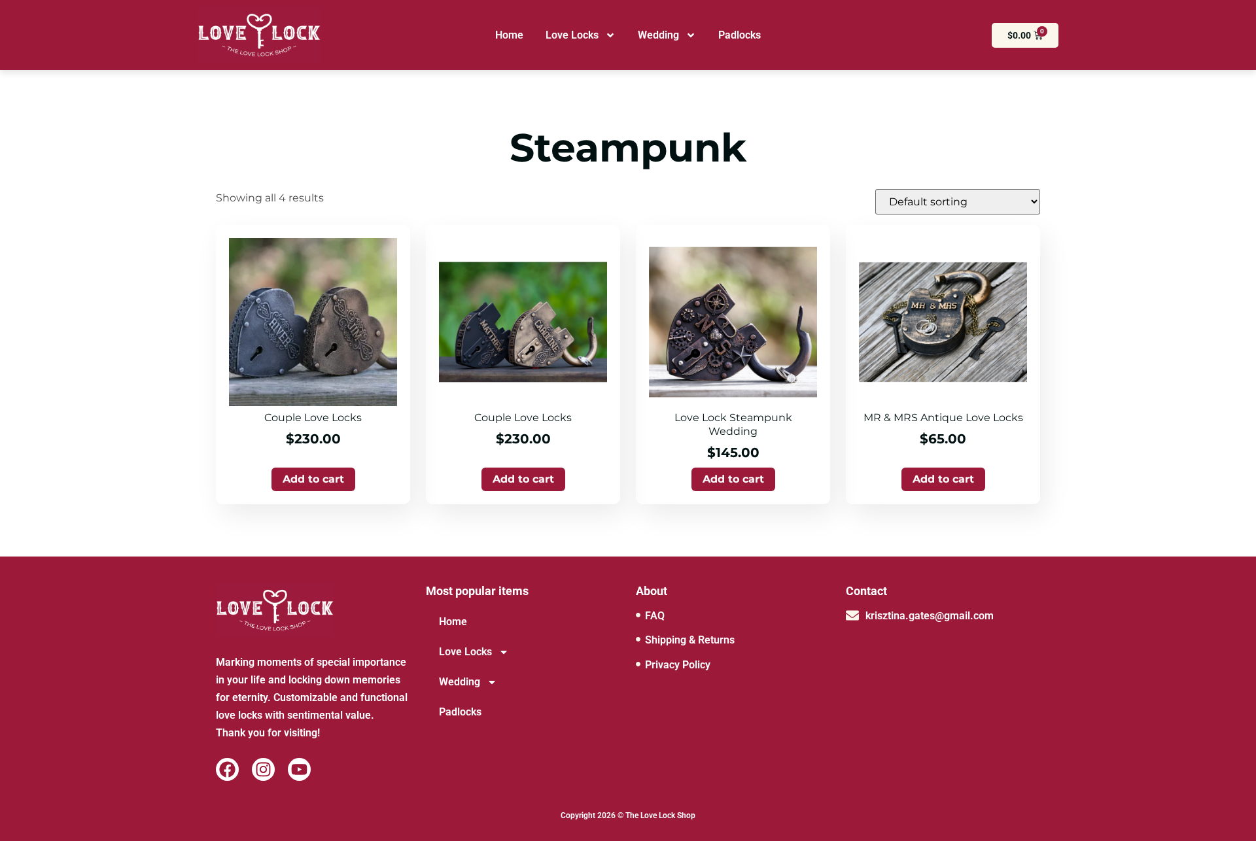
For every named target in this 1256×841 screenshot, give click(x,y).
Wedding (658, 35)
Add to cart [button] (313, 479)
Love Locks (572, 35)
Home (509, 35)
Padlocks (739, 35)
